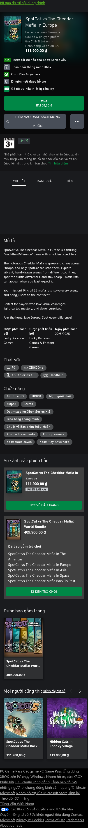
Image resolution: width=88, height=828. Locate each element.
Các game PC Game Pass (42, 771)
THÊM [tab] (69, 181)
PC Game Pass (11, 771)
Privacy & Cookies (30, 819)
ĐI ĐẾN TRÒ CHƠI (44, 591)
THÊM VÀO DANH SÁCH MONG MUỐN (37, 121)
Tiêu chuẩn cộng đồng (32, 781)
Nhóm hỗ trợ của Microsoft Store (41, 792)
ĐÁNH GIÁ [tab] (44, 181)
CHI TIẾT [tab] (19, 181)
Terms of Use (55, 819)
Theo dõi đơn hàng (14, 798)
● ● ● (77, 121)
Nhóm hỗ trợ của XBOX (64, 776)
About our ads (11, 825)
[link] (23, 648)
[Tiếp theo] (79, 691)
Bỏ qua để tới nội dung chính (22, 2)
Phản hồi (7, 781)
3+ (21, 140)
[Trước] (70, 691)
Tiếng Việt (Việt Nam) (17, 803)
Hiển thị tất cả (54, 690)
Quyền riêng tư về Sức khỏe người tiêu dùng (35, 814)
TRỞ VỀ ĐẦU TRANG (44, 505)
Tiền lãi (74, 792)
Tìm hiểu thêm (58, 163)
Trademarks (75, 819)
